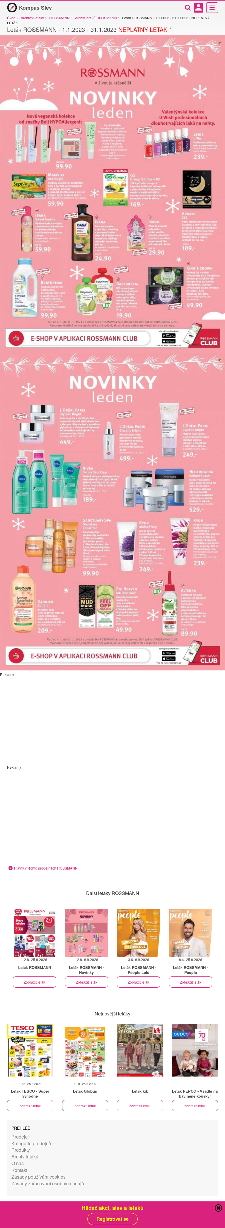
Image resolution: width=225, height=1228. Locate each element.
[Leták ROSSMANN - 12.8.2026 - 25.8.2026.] (34, 933)
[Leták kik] (140, 1050)
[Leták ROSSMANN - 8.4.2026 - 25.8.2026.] (190, 933)
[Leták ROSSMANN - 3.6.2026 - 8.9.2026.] (138, 933)
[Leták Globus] (85, 1050)
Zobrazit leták (34, 981)
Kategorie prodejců (31, 1143)
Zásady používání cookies (38, 1176)
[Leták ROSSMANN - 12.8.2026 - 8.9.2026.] (86, 933)
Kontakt (19, 1170)
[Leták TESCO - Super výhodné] (30, 1050)
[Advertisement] (112, 718)
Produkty (20, 1149)
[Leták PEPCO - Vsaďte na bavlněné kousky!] (195, 1050)
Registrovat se (112, 1219)
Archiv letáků (24, 1156)
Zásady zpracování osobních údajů (47, 1183)
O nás (17, 1163)
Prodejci (20, 1136)
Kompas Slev (35, 7)
